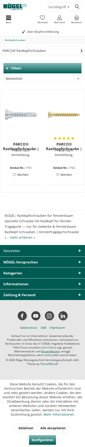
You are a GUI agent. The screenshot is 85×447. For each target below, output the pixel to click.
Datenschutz (28, 327)
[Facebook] (22, 315)
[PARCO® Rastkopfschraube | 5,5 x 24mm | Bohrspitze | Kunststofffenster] (21, 114)
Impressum (57, 327)
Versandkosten (50, 351)
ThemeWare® (49, 364)
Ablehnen (25, 428)
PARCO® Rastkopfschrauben (24, 50)
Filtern (15, 68)
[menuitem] (76, 19)
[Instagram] (49, 315)
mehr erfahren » (22, 237)
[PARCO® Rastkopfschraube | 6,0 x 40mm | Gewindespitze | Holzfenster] (64, 114)
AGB (43, 327)
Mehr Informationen (59, 414)
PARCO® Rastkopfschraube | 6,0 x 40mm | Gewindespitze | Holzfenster (64, 146)
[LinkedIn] (63, 315)
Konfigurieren (42, 440)
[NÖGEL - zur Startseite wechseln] (21, 6)
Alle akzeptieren (53, 428)
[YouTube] (35, 315)
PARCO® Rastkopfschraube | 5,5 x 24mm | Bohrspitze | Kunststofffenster (21, 146)
